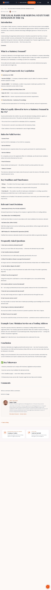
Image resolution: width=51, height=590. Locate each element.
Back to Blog (5, 422)
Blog (5, 8)
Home (2, 8)
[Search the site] (16, 2)
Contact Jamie (23, 414)
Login (40, 2)
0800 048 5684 (23, 2)
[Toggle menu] (48, 2)
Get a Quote (31, 2)
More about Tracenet (14, 414)
